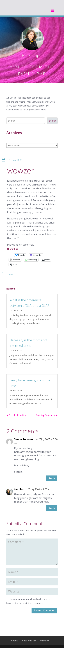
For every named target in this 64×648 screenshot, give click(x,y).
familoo (19, 489)
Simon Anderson (24, 439)
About (14, 640)
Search (52, 120)
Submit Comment (44, 610)
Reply (51, 478)
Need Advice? (29, 640)
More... (44, 109)
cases (12, 274)
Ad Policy (45, 640)
